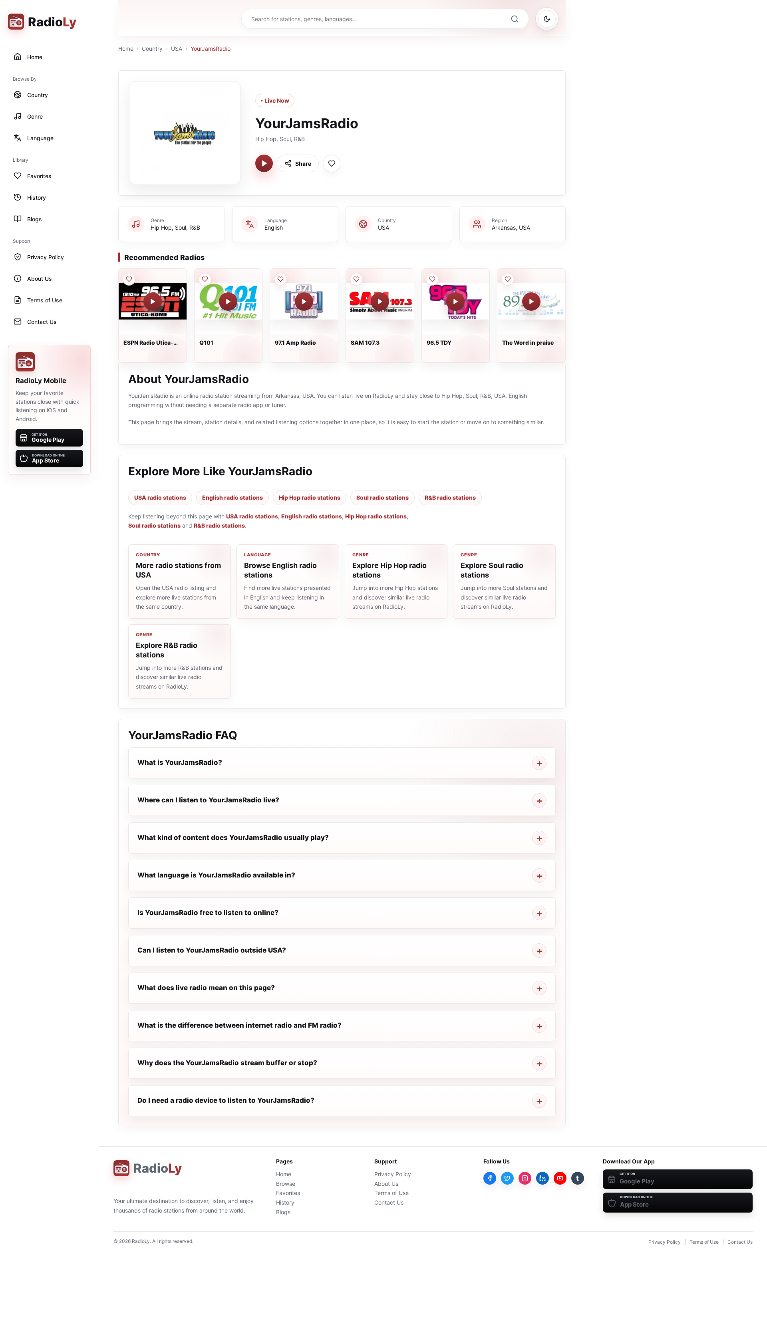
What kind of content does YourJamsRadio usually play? (233, 838)
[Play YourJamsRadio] (264, 163)
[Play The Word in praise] (531, 301)
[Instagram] (525, 1178)
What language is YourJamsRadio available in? (216, 875)
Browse (285, 1183)
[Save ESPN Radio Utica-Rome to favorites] (129, 279)
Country (152, 48)
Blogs (283, 1212)
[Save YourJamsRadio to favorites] (331, 163)
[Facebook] (489, 1178)
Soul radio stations (382, 497)
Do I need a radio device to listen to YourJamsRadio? (225, 1100)
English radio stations (232, 497)
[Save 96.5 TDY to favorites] (432, 279)
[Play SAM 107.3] (380, 301)
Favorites (288, 1192)
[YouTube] (560, 1178)
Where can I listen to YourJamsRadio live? (208, 800)
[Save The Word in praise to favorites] (507, 279)
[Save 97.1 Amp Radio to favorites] (280, 279)
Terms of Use (391, 1192)
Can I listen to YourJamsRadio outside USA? (211, 950)
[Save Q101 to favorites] (205, 279)
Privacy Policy (392, 1174)
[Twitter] (507, 1178)
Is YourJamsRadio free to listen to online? (207, 913)
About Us (386, 1183)
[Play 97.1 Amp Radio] (304, 301)
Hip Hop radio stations (309, 497)
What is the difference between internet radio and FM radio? (239, 1025)
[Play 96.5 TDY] (455, 301)
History (285, 1202)
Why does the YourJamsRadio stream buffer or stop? (227, 1063)
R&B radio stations (450, 497)
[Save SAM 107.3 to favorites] (356, 279)
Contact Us (388, 1202)
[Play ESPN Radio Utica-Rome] (152, 301)
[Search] (514, 19)
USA (176, 48)
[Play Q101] (228, 301)
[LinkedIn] (542, 1178)
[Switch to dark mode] (547, 19)
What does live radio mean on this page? (206, 988)
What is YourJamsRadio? (179, 762)
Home (125, 48)
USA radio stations (160, 497)
